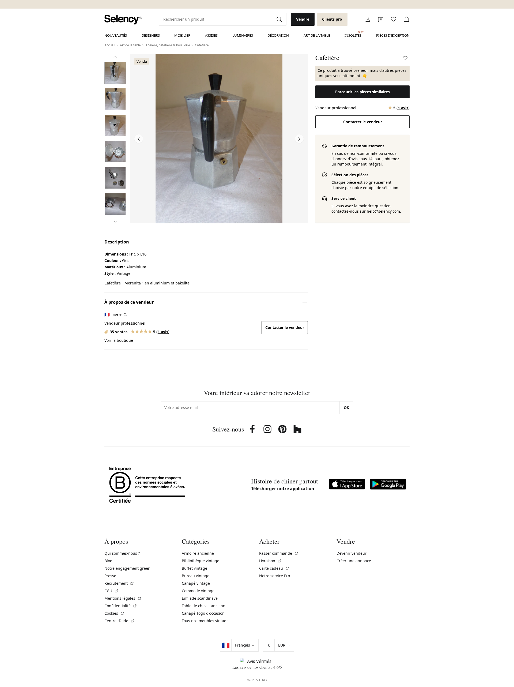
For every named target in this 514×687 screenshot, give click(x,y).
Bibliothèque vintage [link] (200, 560)
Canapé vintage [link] (196, 583)
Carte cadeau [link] (274, 568)
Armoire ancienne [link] (198, 553)
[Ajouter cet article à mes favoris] (405, 58)
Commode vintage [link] (198, 590)
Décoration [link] (278, 35)
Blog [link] (108, 560)
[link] (123, 20)
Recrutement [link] (119, 583)
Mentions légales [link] (123, 598)
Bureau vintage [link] (195, 575)
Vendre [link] (302, 19)
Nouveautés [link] (115, 35)
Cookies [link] (114, 613)
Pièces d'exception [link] (393, 35)
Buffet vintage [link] (194, 568)
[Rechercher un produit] (279, 19)
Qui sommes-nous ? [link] (122, 553)
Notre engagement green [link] (127, 568)
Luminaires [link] (242, 35)
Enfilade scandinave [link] (200, 598)
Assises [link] (211, 35)
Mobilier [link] (182, 35)
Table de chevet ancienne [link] (205, 605)
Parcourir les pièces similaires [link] (362, 91)
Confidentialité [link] (120, 605)
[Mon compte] (368, 19)
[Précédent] (115, 57)
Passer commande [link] (278, 553)
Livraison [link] (270, 560)
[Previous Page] (138, 138)
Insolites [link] (353, 34)
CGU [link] (111, 590)
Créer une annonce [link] (354, 560)
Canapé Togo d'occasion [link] (203, 613)
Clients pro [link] (332, 19)
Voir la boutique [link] (118, 340)
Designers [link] (151, 35)
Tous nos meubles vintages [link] (206, 620)
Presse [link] (110, 575)
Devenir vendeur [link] (351, 553)
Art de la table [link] (317, 35)
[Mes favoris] (393, 19)
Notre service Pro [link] (274, 575)
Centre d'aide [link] (119, 620)
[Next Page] (299, 138)
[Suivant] (115, 222)
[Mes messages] (380, 19)
